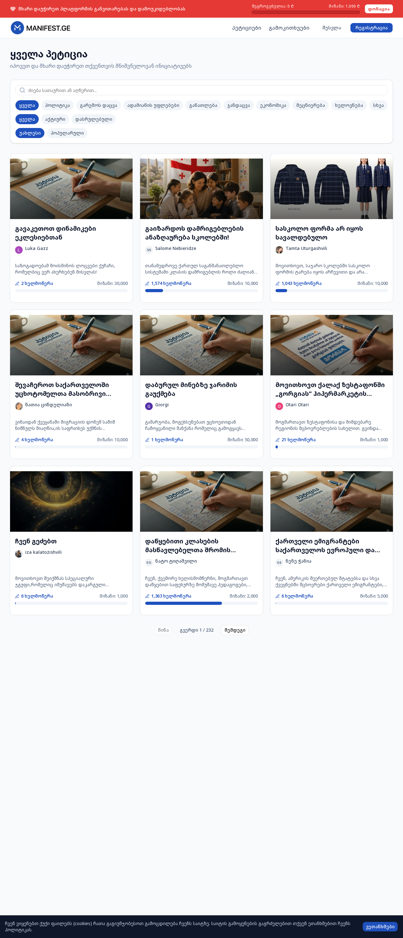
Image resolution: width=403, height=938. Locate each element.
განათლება (203, 105)
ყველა (27, 105)
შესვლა (331, 28)
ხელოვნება (349, 105)
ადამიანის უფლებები (153, 105)
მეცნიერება (310, 105)
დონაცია (379, 9)
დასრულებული (93, 119)
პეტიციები (246, 27)
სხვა (378, 105)
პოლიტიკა (57, 105)
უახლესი (30, 133)
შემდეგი (234, 630)
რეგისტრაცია (371, 28)
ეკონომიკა (273, 105)
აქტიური (55, 119)
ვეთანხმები (380, 926)
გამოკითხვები (289, 27)
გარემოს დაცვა (98, 105)
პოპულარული (67, 133)
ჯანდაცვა (238, 105)
